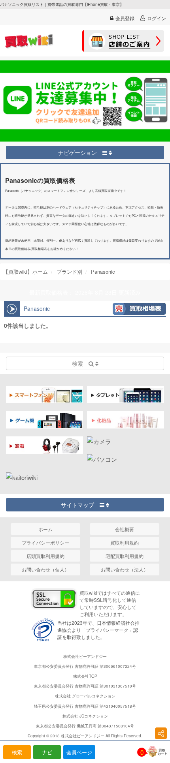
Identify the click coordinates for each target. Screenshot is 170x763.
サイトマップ (80, 505)
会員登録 (124, 18)
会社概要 (124, 529)
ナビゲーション (80, 152)
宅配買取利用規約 (125, 556)
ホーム (45, 529)
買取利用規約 (124, 542)
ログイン (156, 18)
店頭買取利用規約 (45, 556)
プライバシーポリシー (45, 542)
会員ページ (79, 752)
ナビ (47, 752)
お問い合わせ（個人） (45, 569)
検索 (17, 752)
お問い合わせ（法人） (124, 569)
